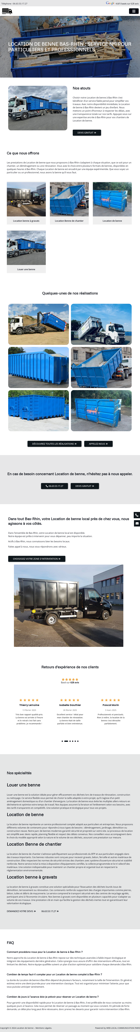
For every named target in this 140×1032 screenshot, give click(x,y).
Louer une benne (26, 269)
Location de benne (112, 220)
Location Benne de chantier (69, 220)
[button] (62, 741)
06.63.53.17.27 (20, 3)
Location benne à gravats (26, 220)
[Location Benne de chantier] (69, 199)
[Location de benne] (112, 199)
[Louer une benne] (26, 248)
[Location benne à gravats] (26, 199)
